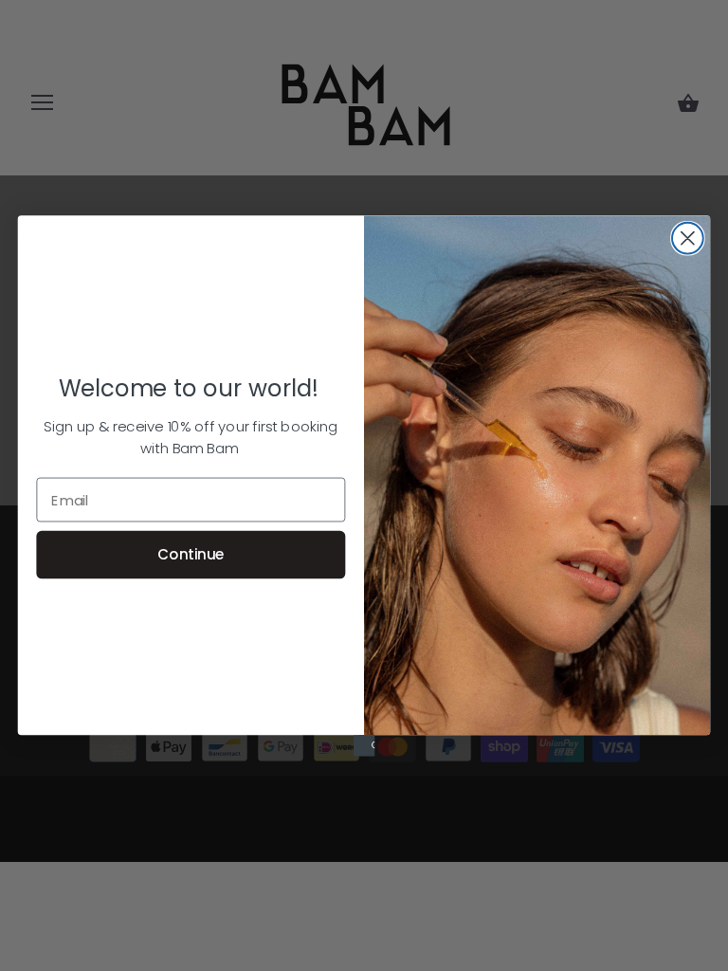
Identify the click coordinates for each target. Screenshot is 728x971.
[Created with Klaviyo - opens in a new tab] (364, 745)
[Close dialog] (687, 237)
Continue (190, 553)
